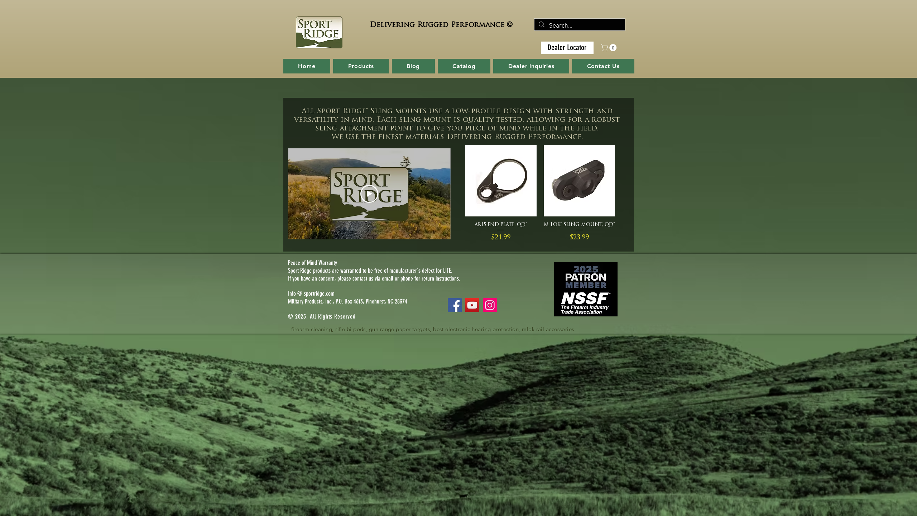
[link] (609, 47)
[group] (540, 194)
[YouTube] (472, 305)
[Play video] (369, 194)
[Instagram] (490, 305)
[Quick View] (501, 180)
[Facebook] (455, 305)
